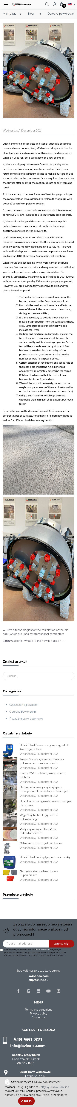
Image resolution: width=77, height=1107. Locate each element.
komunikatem (43, 949)
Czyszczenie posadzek (23, 704)
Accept (26, 1101)
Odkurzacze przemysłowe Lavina (41, 843)
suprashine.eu (38, 980)
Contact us (39, 1017)
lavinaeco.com (38, 976)
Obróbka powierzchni (22, 711)
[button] (47, 4)
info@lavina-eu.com (28, 1046)
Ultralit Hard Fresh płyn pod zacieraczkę (45, 857)
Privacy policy (38, 1013)
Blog (31, 13)
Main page (9, 13)
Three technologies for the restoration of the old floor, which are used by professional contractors (35, 632)
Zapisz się (61, 943)
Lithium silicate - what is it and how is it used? (34, 640)
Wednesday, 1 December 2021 (22, 130)
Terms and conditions (38, 1009)
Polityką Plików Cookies (53, 1087)
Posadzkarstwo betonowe (26, 718)
